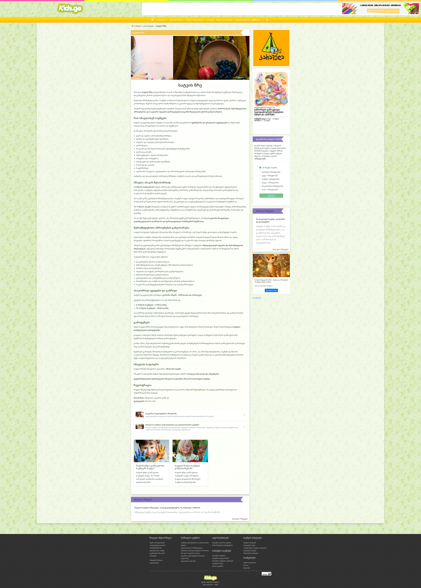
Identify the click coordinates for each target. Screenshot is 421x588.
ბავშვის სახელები (249, 543)
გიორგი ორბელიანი (271, 172)
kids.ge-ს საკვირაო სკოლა (190, 553)
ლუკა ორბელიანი (270, 182)
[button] (267, 20)
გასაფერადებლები (242, 20)
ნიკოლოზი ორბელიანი (272, 186)
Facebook (257, 298)
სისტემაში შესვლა (156, 560)
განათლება (148, 26)
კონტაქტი (153, 556)
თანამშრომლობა (156, 548)
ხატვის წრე (185, 558)
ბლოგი (245, 565)
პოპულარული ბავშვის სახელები (254, 548)
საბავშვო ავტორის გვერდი (221, 543)
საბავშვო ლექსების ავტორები (222, 561)
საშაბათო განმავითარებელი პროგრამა (195, 550)
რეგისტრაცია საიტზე (157, 550)
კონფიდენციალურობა (157, 545)
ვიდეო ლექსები (217, 566)
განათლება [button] (161, 20)
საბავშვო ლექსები (218, 555)
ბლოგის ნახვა (271, 290)
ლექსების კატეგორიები (220, 558)
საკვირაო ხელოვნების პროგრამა (193, 556)
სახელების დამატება (250, 553)
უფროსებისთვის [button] (176, 20)
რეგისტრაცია (154, 563)
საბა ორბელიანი (270, 189)
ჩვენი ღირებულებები (157, 543)
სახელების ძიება (249, 545)
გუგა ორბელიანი (270, 175)
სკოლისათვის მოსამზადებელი (192, 548)
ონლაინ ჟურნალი (249, 562)
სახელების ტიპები (249, 550)
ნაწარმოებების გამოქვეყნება (222, 545)
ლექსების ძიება (217, 563)
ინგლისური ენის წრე (188, 561)
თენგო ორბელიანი (270, 179)
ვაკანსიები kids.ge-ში (157, 553)
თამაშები (210, 20)
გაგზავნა (271, 195)
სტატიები (246, 568)
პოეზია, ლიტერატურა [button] (195, 20)
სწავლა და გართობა (224, 20)
